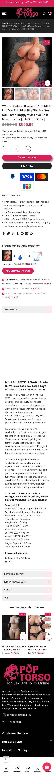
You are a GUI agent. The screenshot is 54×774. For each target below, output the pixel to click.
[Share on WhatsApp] (31, 233)
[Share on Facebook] (3, 233)
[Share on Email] (26, 233)
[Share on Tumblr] (17, 233)
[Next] (49, 62)
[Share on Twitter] (8, 233)
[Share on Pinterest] (13, 233)
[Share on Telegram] (22, 233)
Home (5, 23)
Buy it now (27, 166)
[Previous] (5, 62)
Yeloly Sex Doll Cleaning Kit (18, 288)
